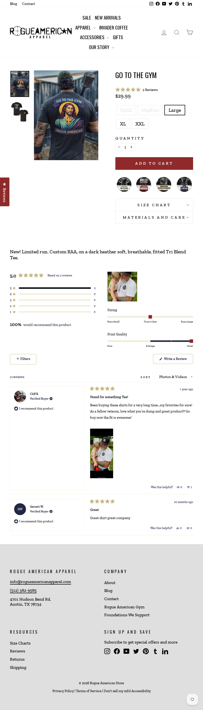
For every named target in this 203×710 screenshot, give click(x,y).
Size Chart (154, 205)
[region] (122, 286)
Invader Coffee (113, 27)
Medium (150, 110)
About (109, 582)
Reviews (17, 651)
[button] (136, 90)
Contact (28, 3)
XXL (140, 124)
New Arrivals (108, 17)
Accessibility (141, 691)
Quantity (130, 138)
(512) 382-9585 (23, 590)
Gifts (118, 36)
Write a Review (178, 360)
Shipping (18, 667)
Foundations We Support (127, 614)
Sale (86, 17)
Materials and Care (154, 217)
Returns (17, 659)
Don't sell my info (117, 691)
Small (126, 110)
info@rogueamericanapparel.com (40, 581)
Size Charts (20, 643)
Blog (13, 3)
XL (123, 124)
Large (175, 110)
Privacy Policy (63, 691)
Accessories (92, 36)
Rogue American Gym (124, 606)
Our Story (99, 46)
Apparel (83, 27)
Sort (146, 377)
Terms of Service (89, 691)
